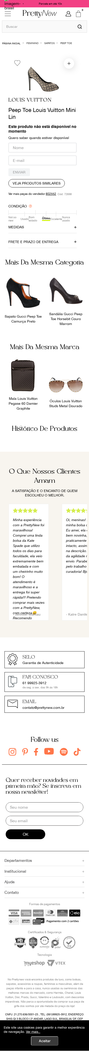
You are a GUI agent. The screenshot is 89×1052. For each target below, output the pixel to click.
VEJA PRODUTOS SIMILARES (37, 183)
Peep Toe (66, 43)
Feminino (32, 43)
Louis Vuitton (30, 100)
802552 (51, 194)
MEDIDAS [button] (16, 227)
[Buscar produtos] (80, 26)
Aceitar (44, 1041)
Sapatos (49, 43)
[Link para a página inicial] (11, 43)
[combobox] (44, 26)
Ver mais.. (33, 1032)
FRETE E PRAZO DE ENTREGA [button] (33, 242)
